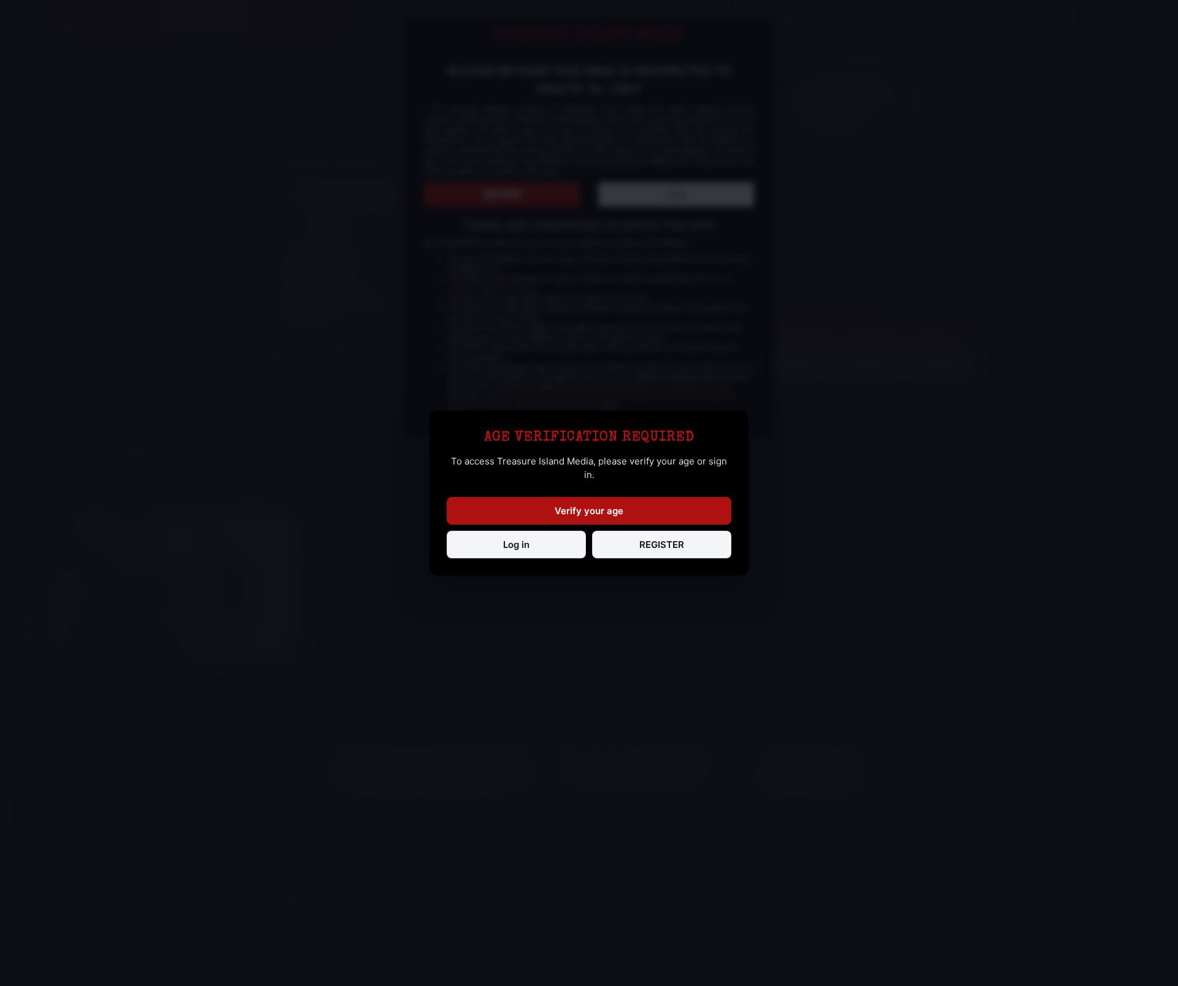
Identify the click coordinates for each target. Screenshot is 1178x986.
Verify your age (589, 511)
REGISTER (661, 544)
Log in (516, 544)
